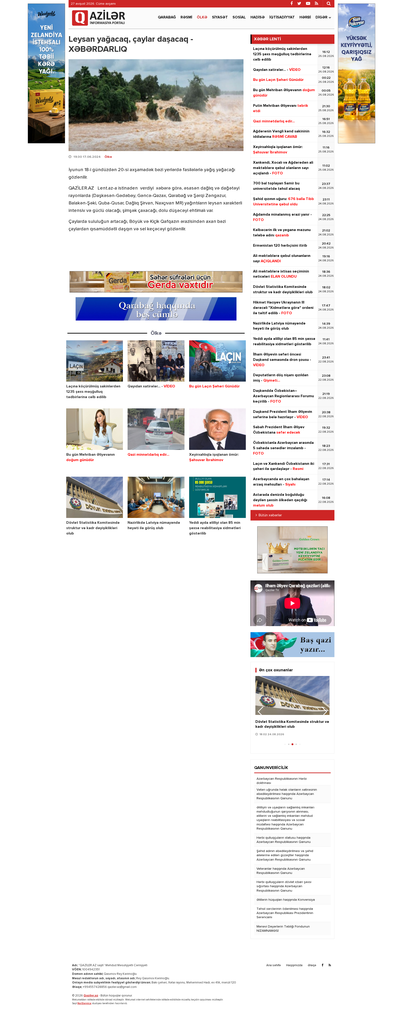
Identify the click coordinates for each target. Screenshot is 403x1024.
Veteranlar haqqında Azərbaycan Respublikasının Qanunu (281, 871)
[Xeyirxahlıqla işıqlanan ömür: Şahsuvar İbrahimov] (217, 429)
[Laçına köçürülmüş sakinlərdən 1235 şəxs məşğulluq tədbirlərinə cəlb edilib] (94, 361)
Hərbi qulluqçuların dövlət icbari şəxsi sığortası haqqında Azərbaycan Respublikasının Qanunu (284, 886)
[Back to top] (390, 1011)
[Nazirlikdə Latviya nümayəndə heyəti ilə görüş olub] (156, 497)
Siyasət (220, 17)
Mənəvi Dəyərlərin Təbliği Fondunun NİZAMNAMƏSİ (283, 928)
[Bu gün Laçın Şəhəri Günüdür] (217, 361)
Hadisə (257, 17)
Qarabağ (167, 17)
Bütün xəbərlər (270, 515)
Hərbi (305, 17)
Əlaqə (312, 965)
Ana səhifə (273, 965)
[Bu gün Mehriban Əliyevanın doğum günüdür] (94, 429)
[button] (324, 712)
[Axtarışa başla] (328, 3)
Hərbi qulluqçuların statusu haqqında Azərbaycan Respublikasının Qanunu (284, 840)
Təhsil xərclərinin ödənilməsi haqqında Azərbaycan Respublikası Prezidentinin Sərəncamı (285, 913)
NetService (84, 1003)
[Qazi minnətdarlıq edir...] (156, 429)
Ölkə (202, 17)
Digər (321, 17)
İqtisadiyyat (282, 17)
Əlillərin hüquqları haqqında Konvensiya (286, 899)
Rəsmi (186, 17)
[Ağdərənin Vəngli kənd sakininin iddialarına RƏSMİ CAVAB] (292, 695)
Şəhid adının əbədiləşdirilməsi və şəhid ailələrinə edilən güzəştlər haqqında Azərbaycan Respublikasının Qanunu (285, 855)
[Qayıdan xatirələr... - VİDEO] (156, 361)
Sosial (239, 17)
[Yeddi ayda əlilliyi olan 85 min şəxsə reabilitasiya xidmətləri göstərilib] (217, 497)
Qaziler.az (90, 995)
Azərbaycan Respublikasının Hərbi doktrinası (282, 781)
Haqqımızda (294, 965)
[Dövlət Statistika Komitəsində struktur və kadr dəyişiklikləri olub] (94, 497)
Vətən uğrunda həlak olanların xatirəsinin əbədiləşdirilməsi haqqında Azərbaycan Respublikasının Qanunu (287, 794)
